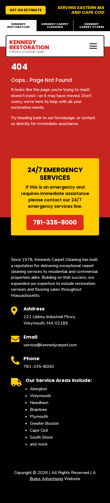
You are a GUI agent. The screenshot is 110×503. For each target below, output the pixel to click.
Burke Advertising (46, 479)
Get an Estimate (26, 10)
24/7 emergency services (55, 203)
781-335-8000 (55, 222)
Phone (31, 358)
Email (30, 337)
